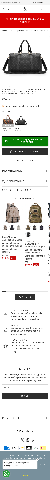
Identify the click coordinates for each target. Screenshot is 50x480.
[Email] (31, 190)
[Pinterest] (22, 190)
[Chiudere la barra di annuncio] (47, 2)
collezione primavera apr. (18, 31)
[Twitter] (22, 440)
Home (4, 31)
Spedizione (14, 102)
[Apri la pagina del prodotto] (12, 212)
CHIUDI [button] (25, 475)
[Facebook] (17, 190)
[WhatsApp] (26, 190)
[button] (3, 9)
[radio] (8, 123)
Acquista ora (25, 160)
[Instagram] (27, 440)
